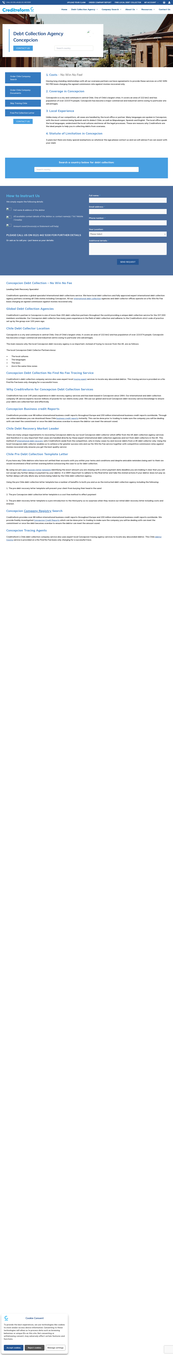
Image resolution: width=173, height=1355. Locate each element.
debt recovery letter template (36, 469)
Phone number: (97, 218)
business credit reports (67, 418)
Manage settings (55, 1348)
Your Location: (96, 229)
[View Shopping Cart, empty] (164, 2)
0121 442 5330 (42, 235)
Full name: (94, 195)
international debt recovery (30, 441)
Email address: (97, 206)
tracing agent (79, 379)
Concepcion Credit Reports (47, 520)
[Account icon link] (169, 2)
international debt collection (87, 298)
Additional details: (99, 240)
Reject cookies (34, 1348)
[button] (18, 2)
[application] (157, 2)
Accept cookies (14, 1348)
